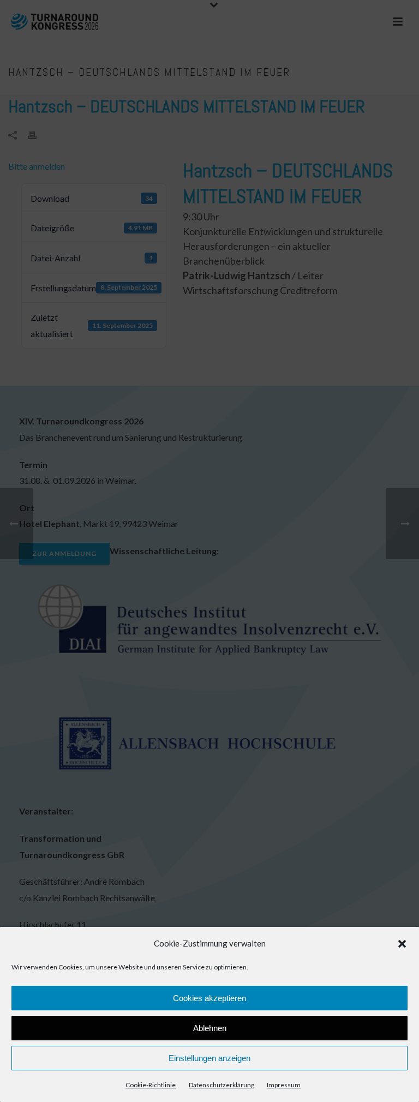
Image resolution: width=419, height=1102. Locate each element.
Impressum (284, 1085)
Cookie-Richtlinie (150, 1085)
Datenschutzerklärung (221, 1085)
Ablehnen (209, 1028)
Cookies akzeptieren (209, 998)
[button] (402, 943)
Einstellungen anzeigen (209, 1058)
